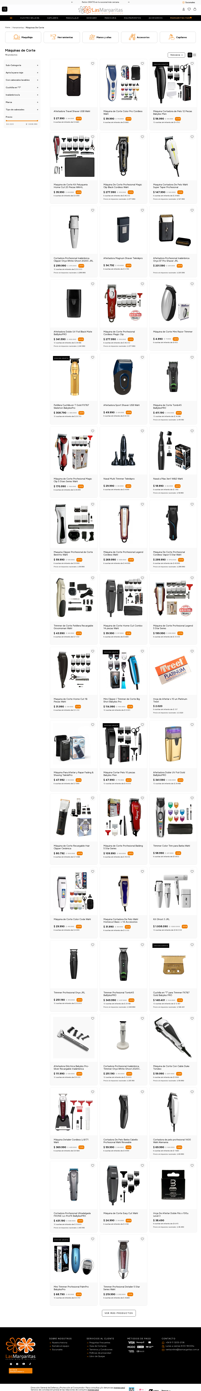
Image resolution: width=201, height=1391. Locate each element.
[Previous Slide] (72, 2)
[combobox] (5, 9)
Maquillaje (27, 37)
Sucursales (190, 2)
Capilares (181, 37)
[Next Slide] (129, 2)
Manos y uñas (104, 37)
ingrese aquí (119, 1387)
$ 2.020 (10, 124)
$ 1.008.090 (32, 124)
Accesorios (143, 37)
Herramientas (18, 28)
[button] (22, 65)
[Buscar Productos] (5, 9)
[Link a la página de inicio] (7, 27)
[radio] (190, 55)
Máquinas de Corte (35, 28)
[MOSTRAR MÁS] (119, 1313)
